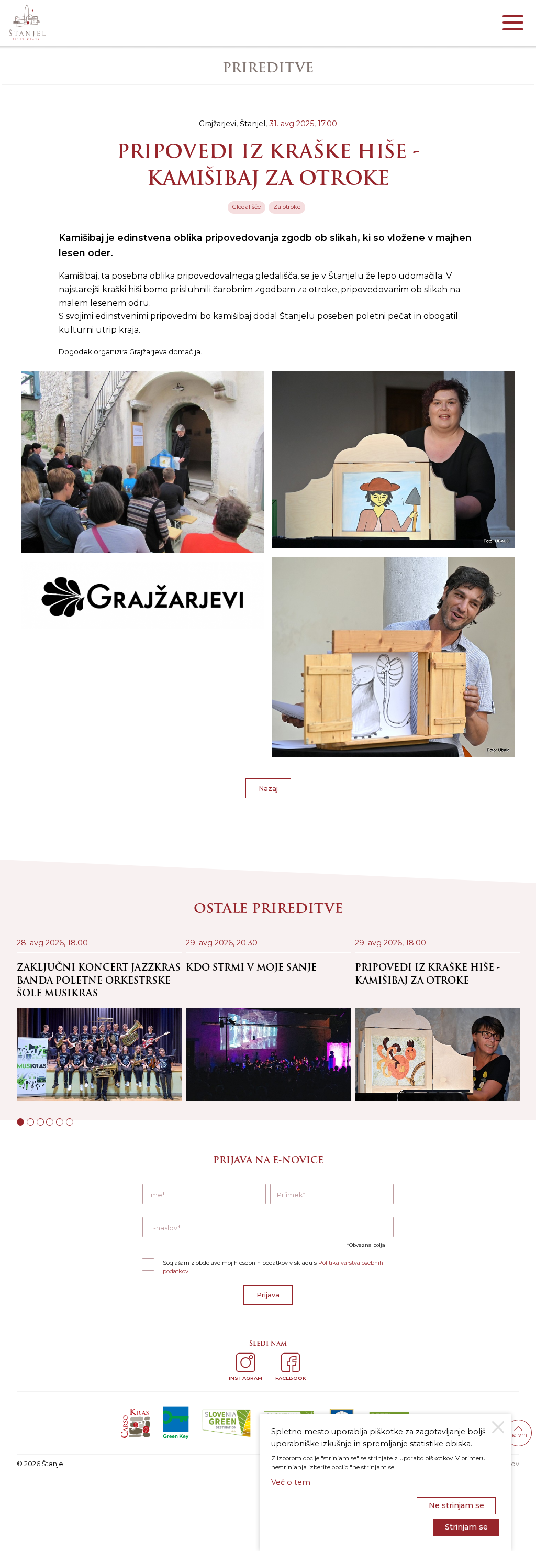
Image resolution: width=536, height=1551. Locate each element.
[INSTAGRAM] (245, 1362)
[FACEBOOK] (290, 1362)
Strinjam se (466, 1527)
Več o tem (290, 1482)
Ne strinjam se (456, 1505)
